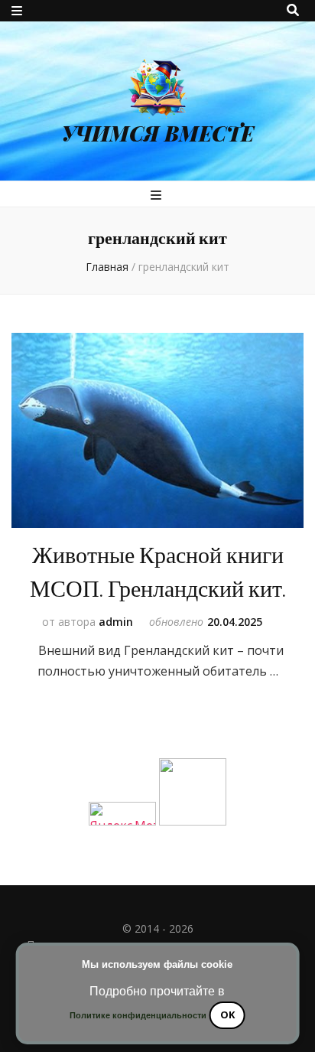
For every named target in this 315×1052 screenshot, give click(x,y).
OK (227, 1014)
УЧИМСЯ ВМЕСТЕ (158, 133)
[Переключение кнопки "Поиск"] (293, 10)
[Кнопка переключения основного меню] (158, 195)
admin (116, 621)
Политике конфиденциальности (138, 1015)
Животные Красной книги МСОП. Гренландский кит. (158, 572)
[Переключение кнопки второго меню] (16, 11)
